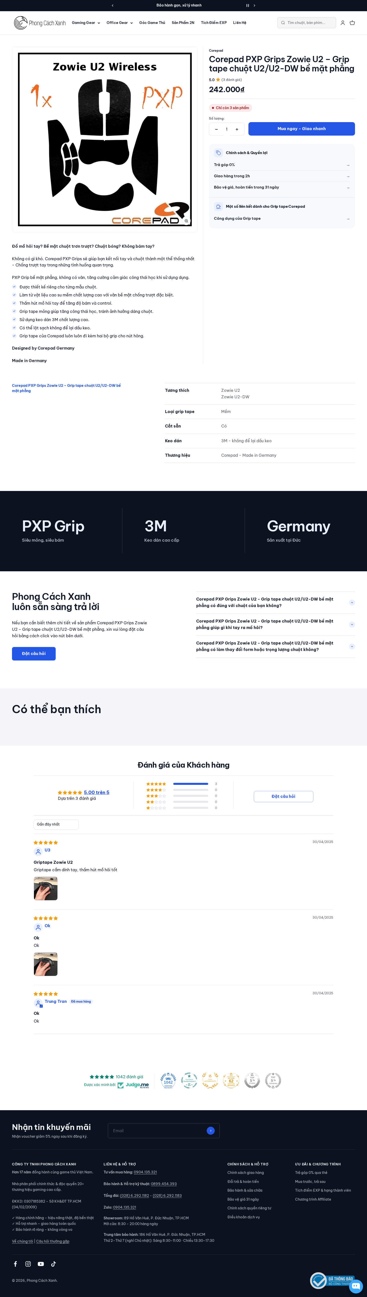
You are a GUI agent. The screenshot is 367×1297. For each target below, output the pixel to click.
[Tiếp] (254, 5)
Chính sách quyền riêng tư (249, 1208)
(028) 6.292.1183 (167, 1195)
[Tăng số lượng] (237, 129)
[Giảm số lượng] (216, 129)
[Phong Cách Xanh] (39, 23)
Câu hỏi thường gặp (52, 1241)
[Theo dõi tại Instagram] (28, 1264)
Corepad (216, 50)
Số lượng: (217, 118)
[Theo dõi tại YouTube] (40, 1264)
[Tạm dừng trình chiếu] (248, 5)
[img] (46, 842)
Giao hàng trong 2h (232, 176)
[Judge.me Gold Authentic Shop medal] (210, 1080)
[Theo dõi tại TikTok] (53, 1264)
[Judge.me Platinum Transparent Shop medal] (189, 1080)
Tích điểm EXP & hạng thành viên (323, 1190)
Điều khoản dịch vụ (243, 1217)
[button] (157, 784)
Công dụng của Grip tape (237, 218)
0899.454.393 (164, 1184)
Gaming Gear (83, 22)
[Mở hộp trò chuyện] (356, 1287)
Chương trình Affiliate (313, 1199)
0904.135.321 (145, 1172)
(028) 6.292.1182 (134, 1195)
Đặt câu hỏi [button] (283, 796)
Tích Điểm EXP (214, 22)
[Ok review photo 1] (46, 964)
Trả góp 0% (224, 164)
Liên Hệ (239, 22)
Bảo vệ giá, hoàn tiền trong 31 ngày (246, 187)
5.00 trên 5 (96, 792)
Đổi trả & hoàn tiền (243, 1181)
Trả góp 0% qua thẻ (311, 1172)
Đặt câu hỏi (34, 653)
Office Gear (117, 22)
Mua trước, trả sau (310, 1181)
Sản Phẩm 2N (183, 22)
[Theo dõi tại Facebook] (15, 1264)
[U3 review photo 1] (46, 889)
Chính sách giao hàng (245, 1172)
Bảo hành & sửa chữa (244, 1190)
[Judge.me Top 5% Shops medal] (252, 1080)
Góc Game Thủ (152, 22)
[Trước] (112, 5)
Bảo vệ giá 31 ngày (243, 1199)
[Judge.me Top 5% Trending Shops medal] (273, 1080)
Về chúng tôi (22, 1241)
